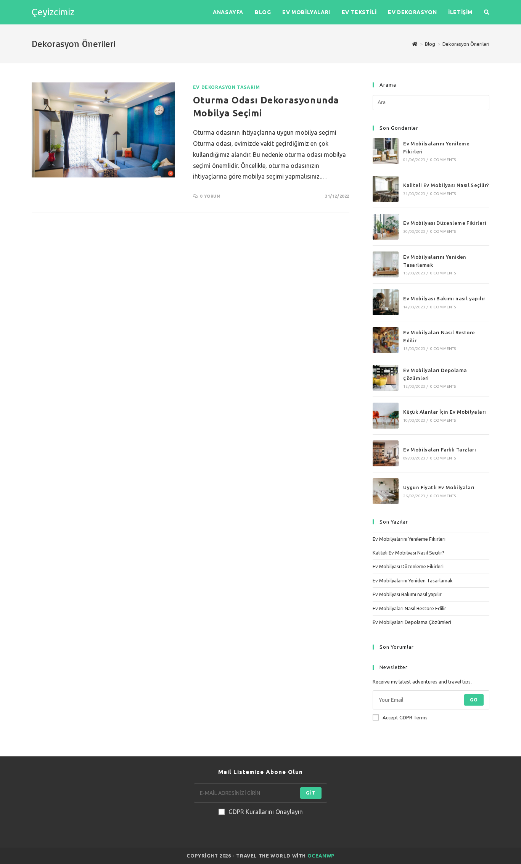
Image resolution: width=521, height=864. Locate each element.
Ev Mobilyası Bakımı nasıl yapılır (444, 298)
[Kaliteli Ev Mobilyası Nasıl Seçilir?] (386, 189)
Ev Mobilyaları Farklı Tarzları (439, 449)
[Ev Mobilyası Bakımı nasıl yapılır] (386, 302)
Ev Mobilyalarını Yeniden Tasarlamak (413, 580)
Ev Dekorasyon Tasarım (226, 87)
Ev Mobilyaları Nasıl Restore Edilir (409, 608)
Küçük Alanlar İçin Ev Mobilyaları (444, 411)
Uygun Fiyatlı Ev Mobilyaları (438, 487)
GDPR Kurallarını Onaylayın (265, 811)
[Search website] (486, 12)
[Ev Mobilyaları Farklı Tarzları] (386, 453)
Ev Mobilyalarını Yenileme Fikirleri (409, 539)
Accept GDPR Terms (405, 717)
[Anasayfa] (415, 44)
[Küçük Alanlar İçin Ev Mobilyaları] (386, 416)
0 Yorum (210, 196)
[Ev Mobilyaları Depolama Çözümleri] (386, 378)
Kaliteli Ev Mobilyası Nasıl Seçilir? (446, 185)
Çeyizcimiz (53, 12)
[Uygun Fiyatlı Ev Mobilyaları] (386, 491)
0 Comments (443, 160)
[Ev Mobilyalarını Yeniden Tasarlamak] (386, 264)
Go (474, 699)
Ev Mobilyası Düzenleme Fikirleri (444, 223)
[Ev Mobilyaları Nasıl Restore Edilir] (386, 340)
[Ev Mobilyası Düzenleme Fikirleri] (386, 227)
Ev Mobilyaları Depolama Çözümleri (412, 622)
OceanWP (320, 855)
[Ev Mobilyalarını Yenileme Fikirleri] (386, 151)
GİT (311, 792)
